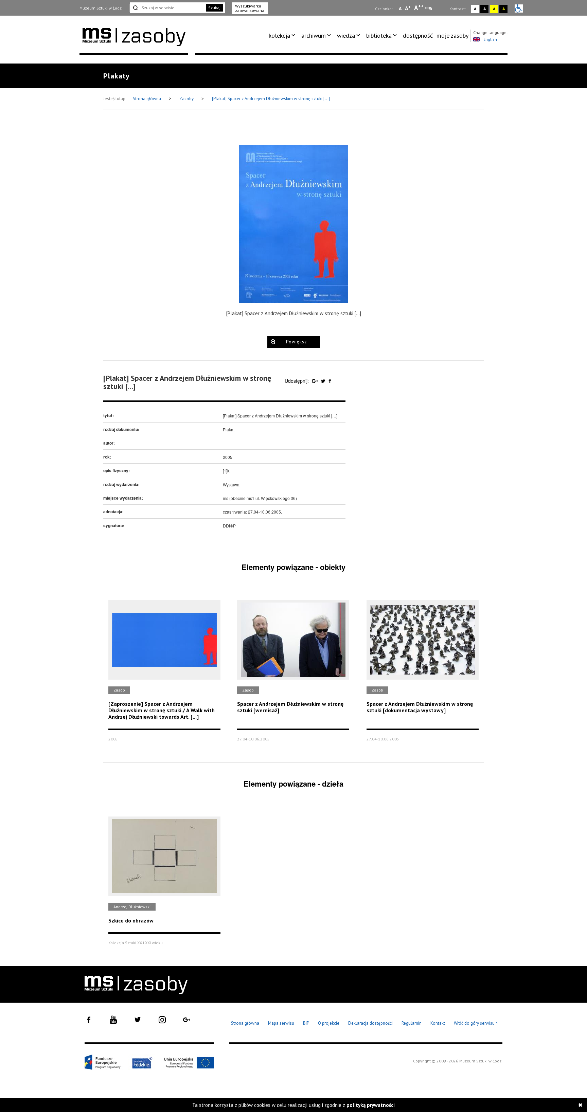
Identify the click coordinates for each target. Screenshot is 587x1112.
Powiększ (296, 342)
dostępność (418, 35)
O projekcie (328, 1023)
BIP (306, 1023)
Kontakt (437, 1023)
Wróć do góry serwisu (476, 1023)
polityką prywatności (370, 1105)
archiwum (313, 35)
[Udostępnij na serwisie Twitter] (324, 380)
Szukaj (214, 7)
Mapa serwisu (281, 1023)
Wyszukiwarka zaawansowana (249, 8)
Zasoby (187, 99)
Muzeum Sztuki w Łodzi (101, 8)
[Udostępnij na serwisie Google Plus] (315, 380)
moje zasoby (452, 35)
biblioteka (379, 35)
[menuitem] (283, 36)
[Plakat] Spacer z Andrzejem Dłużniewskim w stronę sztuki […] (271, 99)
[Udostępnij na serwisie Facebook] (329, 380)
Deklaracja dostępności (370, 1023)
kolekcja (279, 35)
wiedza (346, 35)
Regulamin (412, 1023)
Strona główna (147, 99)
